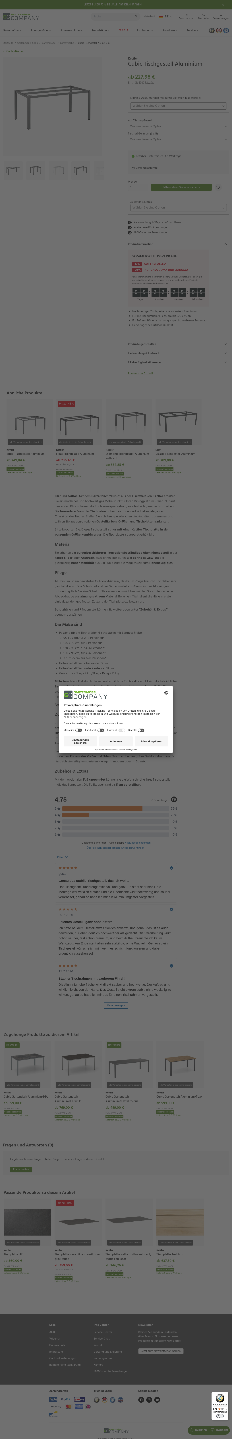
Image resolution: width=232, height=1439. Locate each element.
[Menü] (226, 1394)
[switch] (220, 1416)
